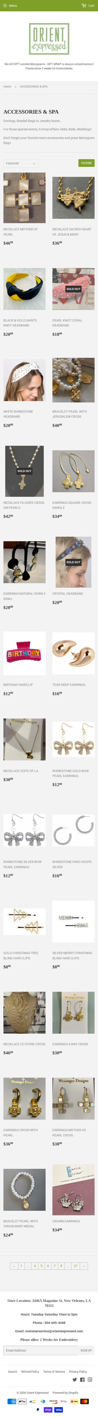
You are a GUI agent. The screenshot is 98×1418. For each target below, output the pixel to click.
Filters (86, 163)
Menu (13, 5)
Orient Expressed (38, 1392)
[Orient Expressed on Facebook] (82, 1380)
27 (75, 1266)
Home (7, 86)
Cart (91, 5)
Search (12, 1371)
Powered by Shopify (65, 1392)
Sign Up (86, 1350)
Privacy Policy (78, 1371)
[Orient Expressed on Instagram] (90, 1380)
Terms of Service (54, 1371)
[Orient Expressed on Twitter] (74, 1380)
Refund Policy (30, 1371)
